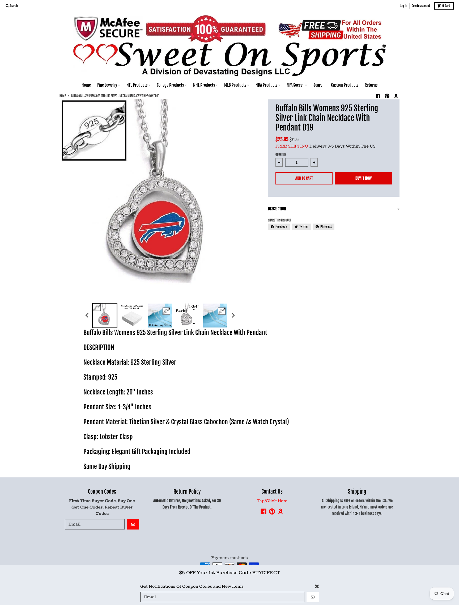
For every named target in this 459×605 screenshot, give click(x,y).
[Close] (317, 586)
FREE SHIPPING (291, 146)
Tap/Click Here (272, 500)
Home (63, 96)
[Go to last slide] (87, 315)
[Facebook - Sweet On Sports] (378, 96)
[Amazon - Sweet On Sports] (396, 96)
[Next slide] (232, 315)
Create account (421, 6)
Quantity (280, 155)
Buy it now (363, 178)
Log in (403, 6)
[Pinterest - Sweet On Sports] (387, 96)
